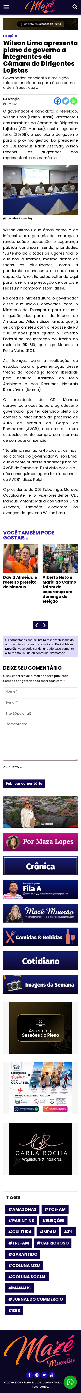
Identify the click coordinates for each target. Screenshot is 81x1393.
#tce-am (55, 1209)
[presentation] (36, 625)
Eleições (10, 36)
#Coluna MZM (24, 1265)
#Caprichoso (53, 1243)
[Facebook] (57, 101)
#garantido (22, 1254)
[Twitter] (65, 101)
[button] (70, 1382)
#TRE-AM (18, 1243)
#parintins (21, 1221)
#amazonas (22, 1209)
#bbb (14, 1310)
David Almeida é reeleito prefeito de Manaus (20, 582)
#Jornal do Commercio (35, 1299)
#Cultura (20, 1232)
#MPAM (47, 1232)
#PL (68, 1232)
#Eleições (53, 1221)
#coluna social (27, 1277)
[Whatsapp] (73, 101)
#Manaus (19, 1288)
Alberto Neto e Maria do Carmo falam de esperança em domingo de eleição (59, 589)
